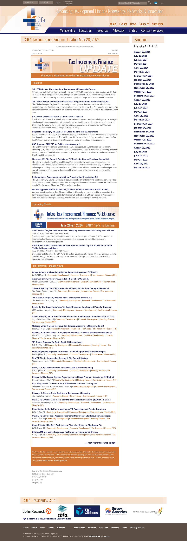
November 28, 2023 (144, 88)
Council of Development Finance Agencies (50, 452)
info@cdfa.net (62, 461)
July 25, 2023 (140, 104)
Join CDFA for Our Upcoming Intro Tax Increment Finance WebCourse (63, 89)
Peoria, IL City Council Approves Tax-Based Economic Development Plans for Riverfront (72, 307)
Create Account (68, 1)
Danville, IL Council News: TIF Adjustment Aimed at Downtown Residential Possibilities (72, 333)
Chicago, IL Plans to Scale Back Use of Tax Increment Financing (61, 393)
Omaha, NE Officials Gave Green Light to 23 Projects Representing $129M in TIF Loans (71, 400)
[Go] (149, 2)
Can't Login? (69, 3)
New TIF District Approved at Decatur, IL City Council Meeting (60, 358)
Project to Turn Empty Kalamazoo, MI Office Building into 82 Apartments (65, 132)
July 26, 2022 (140, 152)
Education (85, 30)
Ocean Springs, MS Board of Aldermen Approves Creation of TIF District (65, 272)
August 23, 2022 (142, 148)
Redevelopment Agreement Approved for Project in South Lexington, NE (65, 177)
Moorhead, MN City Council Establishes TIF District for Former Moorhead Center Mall (70, 159)
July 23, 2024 (140, 56)
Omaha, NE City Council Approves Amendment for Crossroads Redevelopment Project (71, 416)
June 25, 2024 (141, 60)
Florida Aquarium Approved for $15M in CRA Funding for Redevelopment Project (68, 352)
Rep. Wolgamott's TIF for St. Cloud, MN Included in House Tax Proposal (64, 384)
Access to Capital (60, 396)
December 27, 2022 (144, 132)
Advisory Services (152, 30)
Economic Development (81, 275)
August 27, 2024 (142, 52)
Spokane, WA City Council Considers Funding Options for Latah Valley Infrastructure (70, 288)
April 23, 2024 (141, 68)
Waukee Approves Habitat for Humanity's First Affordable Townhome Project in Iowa (70, 189)
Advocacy (119, 30)
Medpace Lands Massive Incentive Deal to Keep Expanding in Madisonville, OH (68, 326)
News (133, 24)
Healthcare (75, 329)
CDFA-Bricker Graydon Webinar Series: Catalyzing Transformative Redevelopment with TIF (73, 231)
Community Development (58, 275)
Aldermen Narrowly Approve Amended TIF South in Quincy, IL (60, 279)
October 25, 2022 (142, 140)
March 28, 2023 (142, 120)
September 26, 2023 (144, 96)
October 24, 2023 (142, 92)
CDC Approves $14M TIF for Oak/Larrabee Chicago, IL (56, 144)
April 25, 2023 (141, 116)
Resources (102, 30)
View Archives (113, 53)
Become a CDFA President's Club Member (49, 519)
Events (123, 24)
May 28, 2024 (140, 64)
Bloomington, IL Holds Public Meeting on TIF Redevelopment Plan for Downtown (69, 409)
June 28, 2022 (141, 156)
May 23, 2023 (140, 112)
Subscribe (158, 24)
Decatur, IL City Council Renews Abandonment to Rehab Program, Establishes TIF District (73, 377)
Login (58, 3)
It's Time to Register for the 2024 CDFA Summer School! (57, 117)
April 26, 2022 (141, 164)
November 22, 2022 (144, 136)
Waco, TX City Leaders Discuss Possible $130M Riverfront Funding (62, 368)
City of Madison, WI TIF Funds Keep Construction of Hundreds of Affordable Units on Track (73, 316)
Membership (67, 30)
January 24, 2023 (142, 128)
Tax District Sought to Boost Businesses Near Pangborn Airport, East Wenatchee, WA (70, 101)
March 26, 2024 (142, 72)
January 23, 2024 (142, 80)
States (133, 30)
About (113, 24)
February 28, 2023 (143, 124)
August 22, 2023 (142, 100)
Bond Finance (75, 396)
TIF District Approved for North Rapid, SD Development (57, 342)
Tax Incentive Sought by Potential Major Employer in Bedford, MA (62, 298)
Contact (105, 536)
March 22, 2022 (142, 168)
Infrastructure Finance (90, 291)
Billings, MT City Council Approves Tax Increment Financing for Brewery (65, 432)
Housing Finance (107, 319)
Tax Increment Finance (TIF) (104, 275)
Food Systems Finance (101, 435)
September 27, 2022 (144, 144)
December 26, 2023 (144, 84)
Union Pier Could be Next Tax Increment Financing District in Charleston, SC (67, 425)
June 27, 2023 (141, 108)
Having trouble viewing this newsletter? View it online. (75, 46)
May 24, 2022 (140, 160)
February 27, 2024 (143, 76)
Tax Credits (86, 329)
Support (144, 24)
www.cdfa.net (45, 461)
